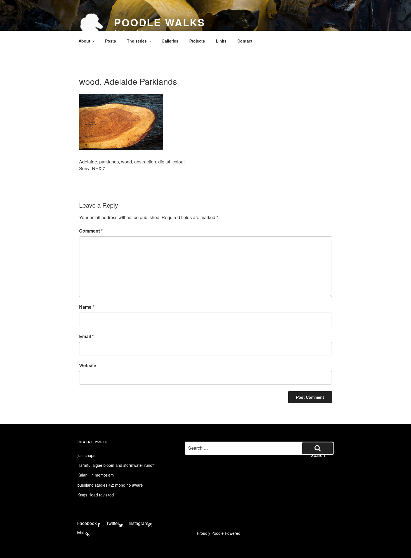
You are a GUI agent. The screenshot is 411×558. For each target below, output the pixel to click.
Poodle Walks (159, 22)
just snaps (86, 455)
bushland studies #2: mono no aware (110, 485)
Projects (197, 41)
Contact (244, 41)
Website (87, 365)
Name (86, 307)
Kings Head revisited (95, 495)
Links (221, 41)
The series (137, 41)
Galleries (170, 41)
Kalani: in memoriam (95, 475)
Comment (91, 231)
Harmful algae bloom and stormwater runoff (115, 465)
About (84, 41)
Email (86, 336)
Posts (110, 41)
